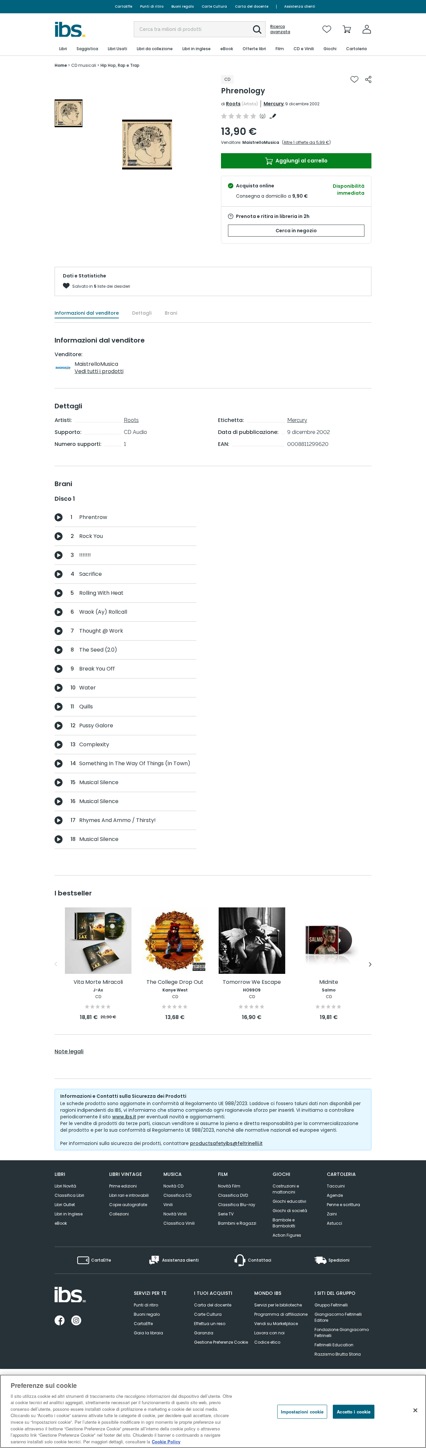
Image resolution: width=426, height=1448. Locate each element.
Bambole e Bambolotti (284, 1223)
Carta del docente (251, 6)
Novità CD (173, 1186)
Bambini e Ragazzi (237, 1223)
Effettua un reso (209, 1323)
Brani (171, 313)
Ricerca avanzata (280, 29)
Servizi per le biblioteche (278, 1305)
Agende (335, 1195)
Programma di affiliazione (281, 1314)
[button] (257, 29)
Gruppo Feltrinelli (331, 1305)
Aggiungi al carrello (300, 160)
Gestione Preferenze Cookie (221, 1342)
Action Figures (287, 1235)
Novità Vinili (175, 1214)
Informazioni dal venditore (87, 313)
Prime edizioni (123, 1186)
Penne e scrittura (343, 1204)
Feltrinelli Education (334, 1345)
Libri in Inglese (69, 1214)
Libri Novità (65, 1186)
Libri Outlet (65, 1204)
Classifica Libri (69, 1195)
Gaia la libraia (148, 1333)
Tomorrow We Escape (252, 982)
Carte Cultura (214, 6)
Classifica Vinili (179, 1223)
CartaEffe (123, 6)
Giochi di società (290, 1210)
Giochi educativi (289, 1201)
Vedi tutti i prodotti (99, 371)
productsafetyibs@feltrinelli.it (226, 1143)
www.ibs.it (124, 1116)
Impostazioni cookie (302, 1411)
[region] (213, 1411)
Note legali (69, 1051)
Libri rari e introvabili (129, 1195)
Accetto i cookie (353, 1411)
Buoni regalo (182, 6)
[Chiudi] (415, 1410)
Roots (233, 103)
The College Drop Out (174, 982)
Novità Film (229, 1186)
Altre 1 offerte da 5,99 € (306, 142)
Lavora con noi (269, 1333)
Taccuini (336, 1186)
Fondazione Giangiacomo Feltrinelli (342, 1332)
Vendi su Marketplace (276, 1323)
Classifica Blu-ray (236, 1204)
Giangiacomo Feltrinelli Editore (338, 1317)
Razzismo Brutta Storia (338, 1354)
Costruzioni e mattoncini (286, 1189)
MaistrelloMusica (260, 142)
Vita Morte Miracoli (98, 982)
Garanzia (203, 1333)
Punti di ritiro (151, 6)
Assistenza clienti (299, 6)
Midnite (328, 982)
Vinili (168, 1204)
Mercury (274, 103)
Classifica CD (177, 1195)
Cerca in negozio (296, 230)
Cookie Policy (166, 1441)
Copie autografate (128, 1204)
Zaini (332, 1214)
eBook (61, 1223)
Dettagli (141, 313)
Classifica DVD (233, 1195)
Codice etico (267, 1342)
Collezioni (119, 1214)
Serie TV (226, 1214)
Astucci (334, 1223)
